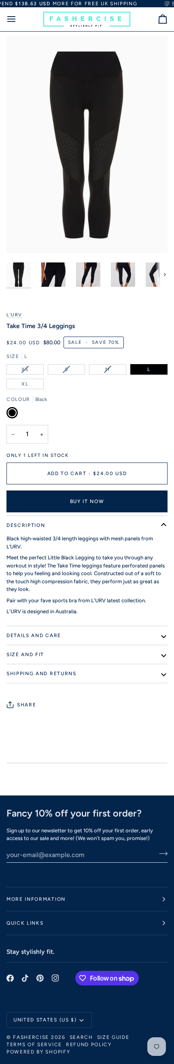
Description (25, 525)
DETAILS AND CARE (33, 635)
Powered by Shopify (38, 1052)
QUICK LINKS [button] (24, 923)
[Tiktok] (25, 978)
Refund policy (89, 1044)
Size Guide (113, 1037)
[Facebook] (10, 978)
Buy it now (87, 501)
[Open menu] (18, 19)
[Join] (161, 853)
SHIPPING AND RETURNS (41, 673)
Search (81, 1037)
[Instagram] (55, 978)
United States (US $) (45, 1020)
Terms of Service (34, 1044)
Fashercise (31, 1037)
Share (26, 705)
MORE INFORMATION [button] (36, 899)
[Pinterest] (40, 978)
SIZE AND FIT (25, 654)
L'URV (14, 315)
